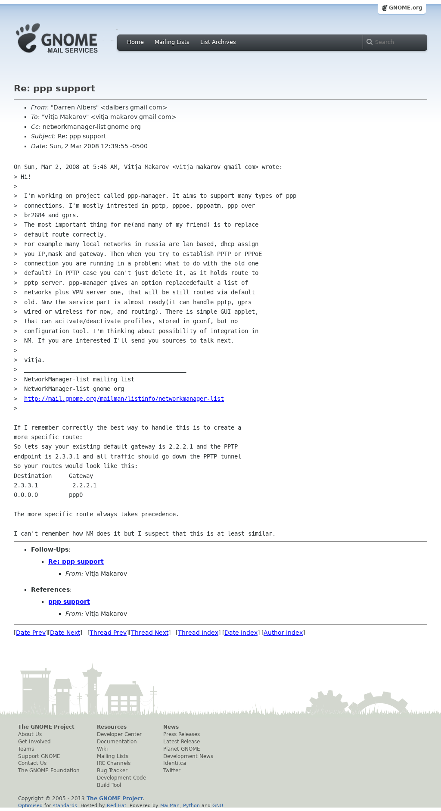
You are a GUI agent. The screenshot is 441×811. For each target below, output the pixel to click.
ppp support (69, 601)
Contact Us (32, 763)
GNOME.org (405, 8)
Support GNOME (39, 756)
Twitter (171, 770)
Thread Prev (108, 632)
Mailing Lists (172, 42)
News (171, 727)
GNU (217, 805)
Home (135, 42)
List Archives (218, 42)
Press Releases (181, 734)
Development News (188, 756)
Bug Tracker (112, 770)
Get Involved (34, 742)
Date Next (65, 632)
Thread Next (149, 632)
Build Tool (109, 785)
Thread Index (198, 632)
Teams (26, 749)
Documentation (117, 742)
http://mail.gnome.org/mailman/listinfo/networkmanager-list (124, 398)
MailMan (170, 805)
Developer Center (119, 734)
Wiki (102, 749)
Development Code (121, 778)
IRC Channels (113, 763)
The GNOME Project (46, 727)
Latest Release (181, 742)
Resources (112, 727)
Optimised (30, 805)
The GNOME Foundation (49, 770)
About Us (30, 734)
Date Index (241, 632)
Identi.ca (174, 763)
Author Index (283, 632)
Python (191, 805)
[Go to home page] (69, 55)
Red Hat (116, 805)
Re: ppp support (76, 561)
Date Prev (31, 632)
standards (65, 805)
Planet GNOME (181, 749)
